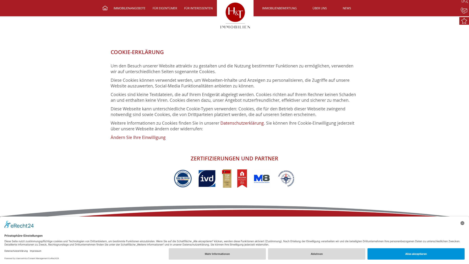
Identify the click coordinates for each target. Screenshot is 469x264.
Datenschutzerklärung (242, 123)
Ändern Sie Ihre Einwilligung (138, 137)
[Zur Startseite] (105, 8)
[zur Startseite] (235, 15)
